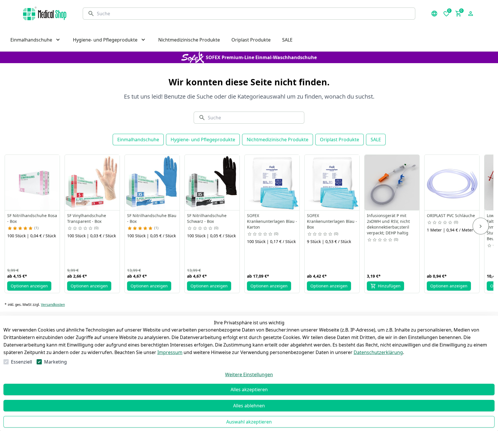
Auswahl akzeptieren (249, 422)
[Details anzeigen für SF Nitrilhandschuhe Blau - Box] (152, 182)
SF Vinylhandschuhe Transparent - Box (86, 218)
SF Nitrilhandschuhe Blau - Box (151, 218)
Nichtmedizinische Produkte (277, 139)
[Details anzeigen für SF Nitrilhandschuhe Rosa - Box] (32, 182)
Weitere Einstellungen (249, 374)
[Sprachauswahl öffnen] (434, 13)
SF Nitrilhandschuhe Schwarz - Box (207, 218)
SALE (376, 139)
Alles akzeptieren (249, 389)
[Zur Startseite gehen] (44, 13)
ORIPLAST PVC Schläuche (451, 215)
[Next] (481, 226)
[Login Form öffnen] (470, 13)
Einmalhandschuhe (138, 139)
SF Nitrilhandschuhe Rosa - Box (32, 218)
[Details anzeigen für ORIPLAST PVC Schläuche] (452, 182)
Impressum (169, 352)
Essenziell (21, 362)
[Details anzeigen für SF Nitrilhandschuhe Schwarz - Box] (212, 182)
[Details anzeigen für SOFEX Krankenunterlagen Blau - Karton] (272, 182)
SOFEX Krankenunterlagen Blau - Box (332, 221)
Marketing (55, 362)
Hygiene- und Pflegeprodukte (203, 139)
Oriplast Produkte (339, 139)
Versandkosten (53, 304)
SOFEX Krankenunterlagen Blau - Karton (272, 221)
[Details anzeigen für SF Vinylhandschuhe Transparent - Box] (92, 182)
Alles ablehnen (249, 405)
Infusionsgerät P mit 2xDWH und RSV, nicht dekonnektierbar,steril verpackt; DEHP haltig (388, 224)
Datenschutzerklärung (378, 352)
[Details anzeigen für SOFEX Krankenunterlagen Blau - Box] (332, 182)
